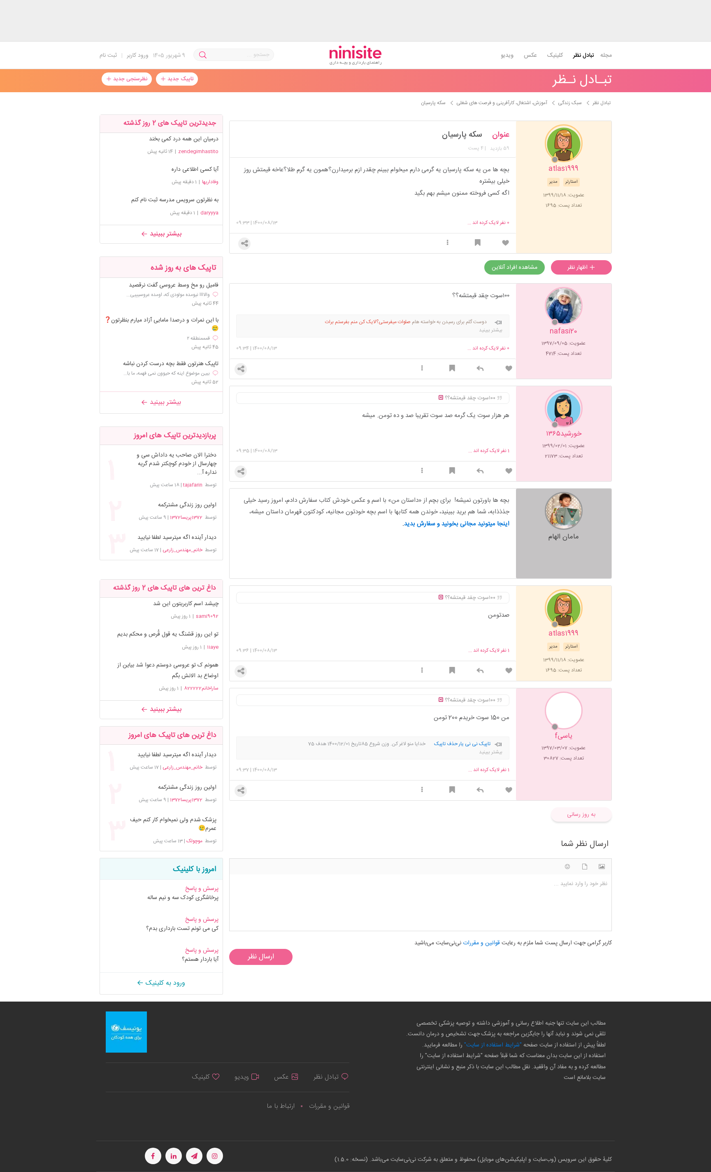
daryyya (209, 213)
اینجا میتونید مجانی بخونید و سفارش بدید (456, 524)
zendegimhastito (198, 151)
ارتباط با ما (281, 1106)
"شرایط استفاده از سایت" (492, 1045)
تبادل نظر (583, 56)
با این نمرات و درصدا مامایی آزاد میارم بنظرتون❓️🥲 (161, 324)
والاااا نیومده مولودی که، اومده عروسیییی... (168, 295)
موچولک (194, 841)
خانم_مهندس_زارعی (182, 550)
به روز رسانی (581, 815)
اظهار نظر (578, 268)
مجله (606, 56)
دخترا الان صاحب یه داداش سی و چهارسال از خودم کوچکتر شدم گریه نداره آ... (176, 464)
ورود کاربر (138, 56)
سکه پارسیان (462, 135)
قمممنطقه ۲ (198, 338)
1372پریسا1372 (186, 517)
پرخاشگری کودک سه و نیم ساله (182, 898)
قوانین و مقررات (329, 1106)
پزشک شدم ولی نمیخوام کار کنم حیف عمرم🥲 (173, 824)
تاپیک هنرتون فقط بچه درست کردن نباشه (170, 364)
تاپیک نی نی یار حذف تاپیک (462, 744)
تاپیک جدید (179, 79)
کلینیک (555, 56)
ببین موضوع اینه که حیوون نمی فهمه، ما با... (166, 373)
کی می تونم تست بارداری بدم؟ (182, 929)
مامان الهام (563, 536)
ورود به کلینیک (164, 983)
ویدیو (507, 56)
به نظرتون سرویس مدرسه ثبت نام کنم (174, 200)
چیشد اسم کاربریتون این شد (185, 604)
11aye (212, 647)
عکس (530, 56)
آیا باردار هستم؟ (200, 960)
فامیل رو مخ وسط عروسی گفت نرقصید (173, 285)
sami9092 (207, 616)
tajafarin (192, 485)
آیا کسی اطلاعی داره (195, 170)
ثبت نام (108, 56)
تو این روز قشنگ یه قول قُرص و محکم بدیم (167, 634)
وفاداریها (210, 182)
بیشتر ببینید (164, 234)
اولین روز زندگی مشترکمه (187, 505)
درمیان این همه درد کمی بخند (183, 139)
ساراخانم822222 (201, 688)
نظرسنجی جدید (129, 79)
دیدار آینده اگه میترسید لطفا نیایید (176, 538)
